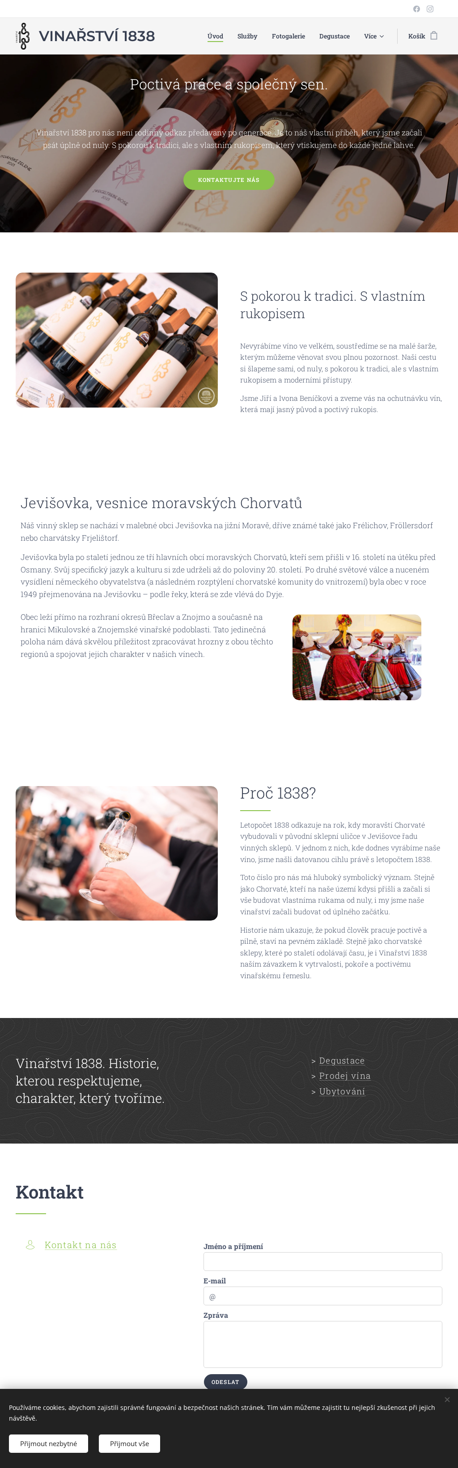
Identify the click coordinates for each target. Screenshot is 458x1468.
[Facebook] (416, 9)
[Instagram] (430, 9)
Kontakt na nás (81, 1244)
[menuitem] (217, 36)
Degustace (342, 1060)
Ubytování (342, 1091)
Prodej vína (345, 1075)
